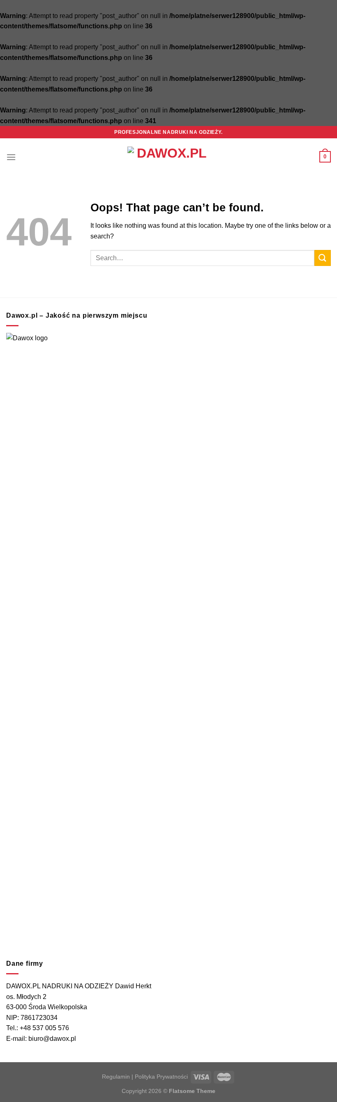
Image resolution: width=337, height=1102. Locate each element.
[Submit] (322, 258)
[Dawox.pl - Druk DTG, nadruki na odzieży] (168, 157)
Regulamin (116, 1076)
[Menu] (11, 157)
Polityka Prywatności (161, 1076)
